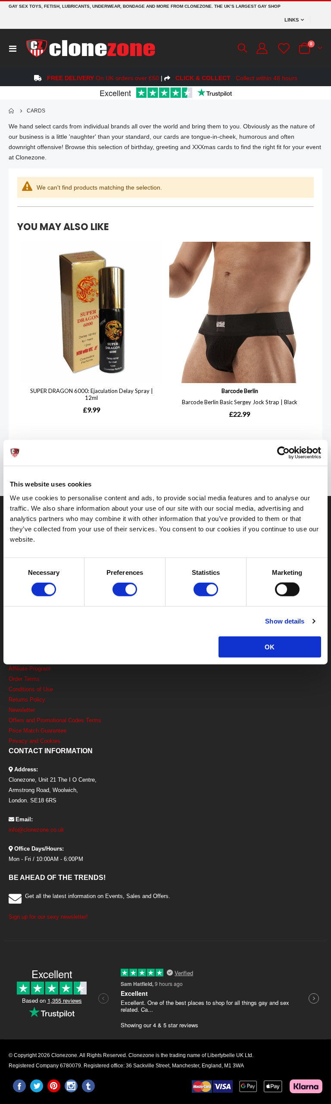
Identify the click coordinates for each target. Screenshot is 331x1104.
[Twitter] (36, 1085)
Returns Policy (27, 699)
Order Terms (24, 679)
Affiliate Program (29, 668)
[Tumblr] (88, 1085)
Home (12, 111)
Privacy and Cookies (34, 741)
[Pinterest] (53, 1085)
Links (291, 19)
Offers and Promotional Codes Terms (55, 720)
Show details (284, 621)
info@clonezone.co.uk (36, 829)
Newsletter (22, 710)
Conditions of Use (31, 689)
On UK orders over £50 (103, 78)
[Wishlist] (282, 48)
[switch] (124, 590)
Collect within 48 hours (236, 78)
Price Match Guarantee (37, 730)
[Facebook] (19, 1085)
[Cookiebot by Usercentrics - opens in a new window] (283, 452)
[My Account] (261, 48)
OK (270, 646)
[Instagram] (71, 1085)
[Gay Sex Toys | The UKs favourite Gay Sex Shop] (90, 48)
